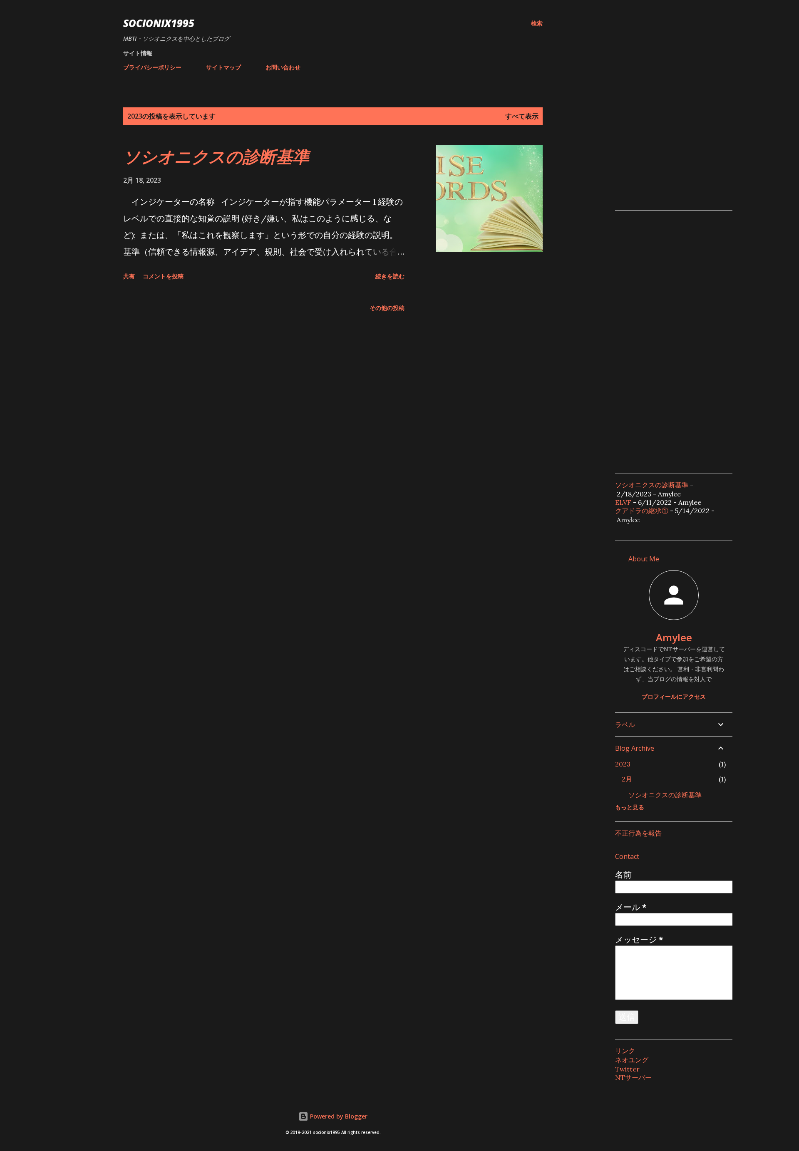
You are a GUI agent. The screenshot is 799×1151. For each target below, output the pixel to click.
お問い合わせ (283, 67)
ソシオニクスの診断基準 (216, 156)
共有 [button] (129, 276)
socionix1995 (158, 23)
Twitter (627, 1069)
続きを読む (389, 276)
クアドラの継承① (641, 510)
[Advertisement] (677, 149)
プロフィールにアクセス (674, 696)
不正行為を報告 (638, 833)
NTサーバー (633, 1077)
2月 (627, 779)
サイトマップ (223, 67)
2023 (622, 764)
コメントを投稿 (163, 276)
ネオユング (631, 1060)
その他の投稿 (387, 308)
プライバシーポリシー (152, 67)
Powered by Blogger (337, 1116)
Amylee (674, 637)
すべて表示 (521, 116)
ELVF (623, 502)
